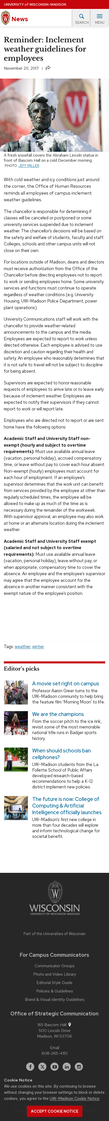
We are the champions (58, 714)
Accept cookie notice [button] (54, 1111)
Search (82, 22)
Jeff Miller (29, 165)
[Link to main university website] (54, 899)
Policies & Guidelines (54, 991)
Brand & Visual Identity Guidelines (54, 999)
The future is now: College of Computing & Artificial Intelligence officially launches (67, 806)
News (19, 19)
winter (38, 646)
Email (54, 1047)
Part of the (54, 933)
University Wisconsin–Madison (35, 4)
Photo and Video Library (54, 974)
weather (22, 646)
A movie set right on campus (65, 683)
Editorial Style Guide (54, 982)
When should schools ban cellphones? (61, 753)
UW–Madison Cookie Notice (74, 1098)
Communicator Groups (55, 965)
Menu (99, 22)
